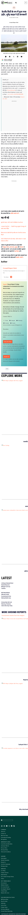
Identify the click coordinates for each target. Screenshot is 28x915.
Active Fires (3, 902)
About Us (3, 829)
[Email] (11, 277)
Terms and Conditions (6, 849)
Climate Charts (4, 904)
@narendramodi (11, 90)
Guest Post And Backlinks (6, 841)
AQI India (3, 900)
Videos (2, 876)
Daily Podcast (4, 872)
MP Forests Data (4, 896)
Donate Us (3, 859)
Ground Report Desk (13, 22)
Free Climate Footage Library (7, 874)
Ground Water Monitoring (6, 908)
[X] (9, 823)
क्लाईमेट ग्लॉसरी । (20, 257)
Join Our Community (5, 861)
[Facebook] (11, 823)
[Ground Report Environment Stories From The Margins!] (7, 3)
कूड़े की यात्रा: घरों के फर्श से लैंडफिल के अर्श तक (12, 222)
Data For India (4, 898)
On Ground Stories (5, 884)
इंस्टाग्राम (12, 247)
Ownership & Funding (6, 834)
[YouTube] (7, 823)
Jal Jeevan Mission (5, 906)
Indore (7, 368)
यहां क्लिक (16, 251)
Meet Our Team (4, 832)
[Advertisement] (14, 116)
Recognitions (4, 836)
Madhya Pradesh (4, 882)
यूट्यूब (16, 247)
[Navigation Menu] (25, 3)
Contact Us (3, 831)
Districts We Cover (5, 890)
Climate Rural (4, 888)
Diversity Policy (4, 847)
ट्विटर (7, 247)
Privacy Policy (4, 845)
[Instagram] (4, 823)
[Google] (14, 823)
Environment (4, 880)
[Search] (16, 3)
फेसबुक (4, 247)
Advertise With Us (5, 843)
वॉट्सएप (21, 247)
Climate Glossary (4, 870)
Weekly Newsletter (5, 857)
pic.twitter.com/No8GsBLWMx (15, 94)
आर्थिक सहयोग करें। (15, 213)
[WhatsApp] (2, 823)
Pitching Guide (4, 863)
